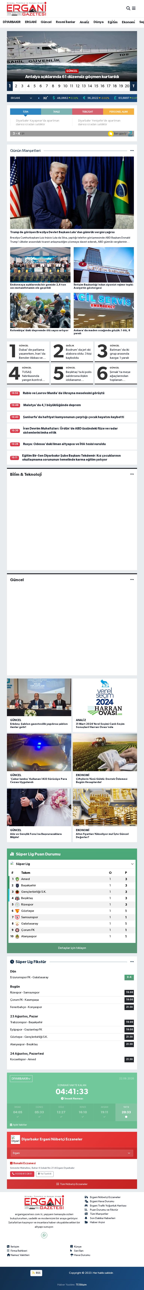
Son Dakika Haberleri (102, 1218)
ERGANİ (30, 22)
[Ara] (128, 8)
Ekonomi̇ (128, 22)
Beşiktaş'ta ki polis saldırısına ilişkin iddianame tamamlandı (79, 376)
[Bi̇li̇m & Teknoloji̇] (132, 474)
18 (115, 86)
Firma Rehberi (19, 1250)
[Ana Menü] (134, 8)
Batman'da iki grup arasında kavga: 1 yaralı (119, 353)
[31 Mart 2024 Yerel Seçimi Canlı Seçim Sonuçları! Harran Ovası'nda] (105, 697)
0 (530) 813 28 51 (23, 1174)
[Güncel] (132, 579)
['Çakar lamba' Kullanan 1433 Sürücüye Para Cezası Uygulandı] (39, 752)
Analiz (81, 720)
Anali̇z (84, 22)
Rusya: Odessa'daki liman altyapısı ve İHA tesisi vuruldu (64, 444)
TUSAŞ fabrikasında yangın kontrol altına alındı (32, 376)
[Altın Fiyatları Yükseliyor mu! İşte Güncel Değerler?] (105, 807)
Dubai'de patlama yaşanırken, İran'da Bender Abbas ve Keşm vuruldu (32, 354)
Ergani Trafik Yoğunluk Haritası (108, 1205)
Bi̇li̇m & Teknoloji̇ (26, 474)
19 (121, 86)
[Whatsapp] (44, 1235)
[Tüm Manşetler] (132, 150)
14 (90, 86)
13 (84, 86)
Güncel (46, 22)
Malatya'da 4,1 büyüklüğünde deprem (52, 405)
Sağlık (70, 345)
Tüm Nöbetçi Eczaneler (73, 1184)
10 (65, 86)
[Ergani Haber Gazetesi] (26, 8)
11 (71, 86)
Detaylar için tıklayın (72, 948)
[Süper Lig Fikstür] (132, 961)
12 (78, 86)
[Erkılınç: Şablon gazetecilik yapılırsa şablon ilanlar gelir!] (39, 697)
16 (102, 86)
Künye (78, 1246)
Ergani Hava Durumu (102, 1201)
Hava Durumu (82, 1255)
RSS (37, 1272)
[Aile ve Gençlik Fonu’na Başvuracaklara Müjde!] (39, 807)
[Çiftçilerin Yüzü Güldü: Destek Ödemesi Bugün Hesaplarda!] (105, 752)
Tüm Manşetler (99, 1213)
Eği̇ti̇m (112, 22)
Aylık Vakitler (20, 1125)
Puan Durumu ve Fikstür (104, 1209)
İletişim (15, 1246)
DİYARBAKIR (11, 22)
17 (109, 86)
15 (96, 86)
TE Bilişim (81, 1284)
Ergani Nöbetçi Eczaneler (105, 1197)
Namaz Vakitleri (20, 1255)
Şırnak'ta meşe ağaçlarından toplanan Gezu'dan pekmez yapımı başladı (120, 376)
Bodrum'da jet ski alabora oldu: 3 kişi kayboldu (79, 353)
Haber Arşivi (97, 1222)
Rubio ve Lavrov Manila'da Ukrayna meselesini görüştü (63, 393)
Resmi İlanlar (65, 22)
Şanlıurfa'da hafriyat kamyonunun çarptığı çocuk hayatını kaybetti (73, 417)
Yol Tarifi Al (45, 1174)
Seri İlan (78, 1250)
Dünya (99, 22)
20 (127, 86)
